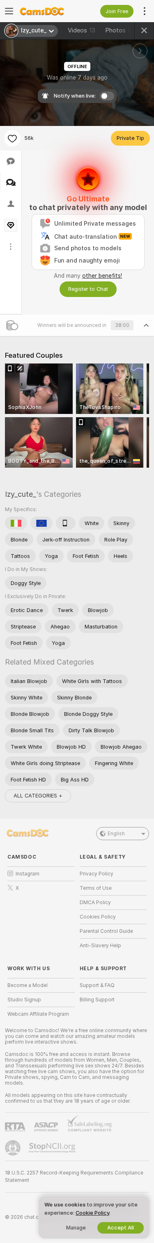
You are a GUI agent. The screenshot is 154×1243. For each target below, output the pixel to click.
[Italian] (16, 523)
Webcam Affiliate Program (38, 1014)
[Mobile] (66, 523)
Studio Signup (24, 1000)
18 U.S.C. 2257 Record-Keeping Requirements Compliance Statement (74, 1176)
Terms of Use (96, 888)
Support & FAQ (97, 985)
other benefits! (102, 275)
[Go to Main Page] (47, 11)
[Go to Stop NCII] (53, 1148)
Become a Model (27, 985)
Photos (120, 30)
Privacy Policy (96, 874)
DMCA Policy (95, 902)
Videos (81, 30)
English (116, 833)
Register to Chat (88, 289)
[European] (41, 523)
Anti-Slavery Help (100, 945)
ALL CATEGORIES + (38, 796)
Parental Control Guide (106, 931)
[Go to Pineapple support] (13, 1148)
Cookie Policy (92, 1213)
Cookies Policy (98, 917)
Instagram (27, 874)
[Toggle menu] (9, 11)
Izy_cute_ (20, 494)
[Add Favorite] (12, 138)
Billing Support (97, 1000)
